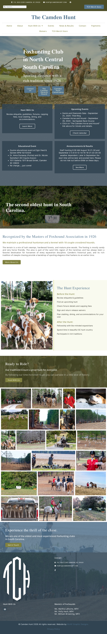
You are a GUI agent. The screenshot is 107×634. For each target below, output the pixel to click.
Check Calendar (80, 133)
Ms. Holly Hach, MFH (64, 611)
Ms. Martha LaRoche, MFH (66, 609)
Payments (95, 25)
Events (51, 25)
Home (9, 25)
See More (80, 167)
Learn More (27, 126)
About (20, 25)
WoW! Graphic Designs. (78, 624)
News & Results (66, 25)
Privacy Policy (53, 629)
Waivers (43, 31)
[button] (5, 609)
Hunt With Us (34, 25)
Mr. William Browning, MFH (67, 614)
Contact (82, 25)
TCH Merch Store (60, 31)
